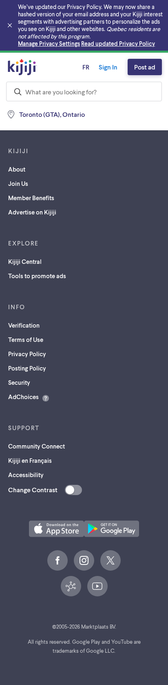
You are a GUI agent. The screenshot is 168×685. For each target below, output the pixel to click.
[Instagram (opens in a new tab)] (84, 560)
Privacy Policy (27, 353)
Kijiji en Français (30, 460)
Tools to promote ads (37, 275)
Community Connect (36, 446)
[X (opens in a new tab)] (110, 560)
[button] (56, 529)
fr (85, 67)
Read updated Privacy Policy (118, 43)
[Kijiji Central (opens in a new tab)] (71, 586)
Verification (24, 325)
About (16, 169)
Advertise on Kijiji (32, 212)
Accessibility (26, 474)
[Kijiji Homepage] (22, 67)
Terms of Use (25, 339)
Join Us (18, 183)
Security (19, 382)
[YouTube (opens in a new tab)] (97, 586)
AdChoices (23, 396)
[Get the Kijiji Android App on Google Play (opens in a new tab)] (111, 529)
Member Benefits (31, 197)
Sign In (108, 67)
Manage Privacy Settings (49, 43)
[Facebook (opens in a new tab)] (57, 560)
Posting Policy (27, 368)
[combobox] (84, 91)
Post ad (144, 67)
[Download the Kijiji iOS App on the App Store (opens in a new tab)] (56, 529)
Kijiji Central (25, 261)
